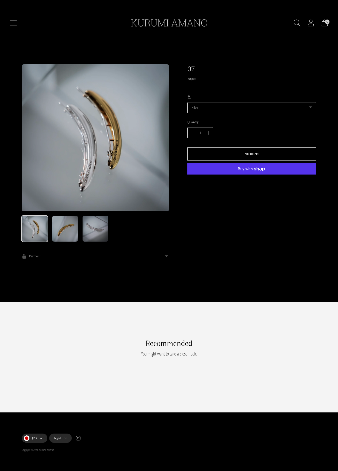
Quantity (192, 122)
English (57, 438)
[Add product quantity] (192, 132)
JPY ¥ (34, 438)
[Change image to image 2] (65, 229)
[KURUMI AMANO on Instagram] (78, 438)
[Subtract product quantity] (208, 132)
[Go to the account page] (310, 23)
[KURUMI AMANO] (169, 23)
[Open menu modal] (13, 23)
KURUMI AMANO (46, 450)
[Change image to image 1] (35, 229)
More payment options (252, 183)
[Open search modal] (297, 23)
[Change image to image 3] (95, 229)
